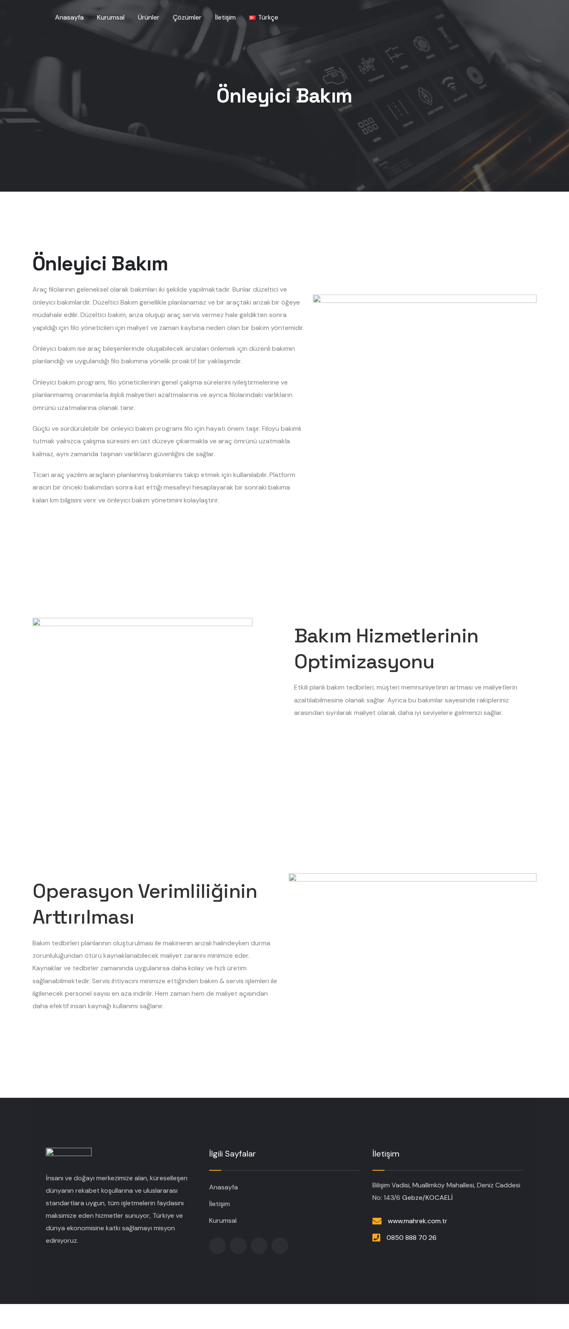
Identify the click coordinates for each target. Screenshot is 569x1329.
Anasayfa (223, 1187)
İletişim (219, 1203)
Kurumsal (223, 1220)
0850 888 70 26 (412, 1237)
